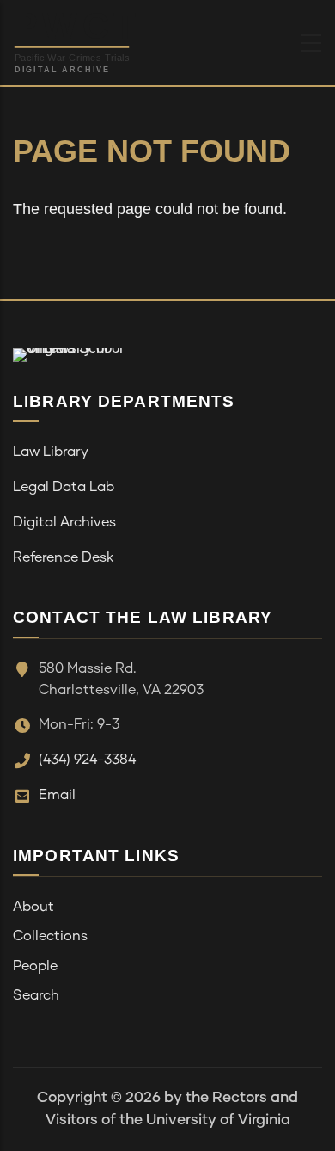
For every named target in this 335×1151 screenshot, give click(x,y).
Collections (50, 936)
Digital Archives (64, 522)
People (35, 966)
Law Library (50, 452)
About (33, 907)
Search (36, 995)
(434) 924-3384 (87, 759)
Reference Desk (63, 557)
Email (57, 795)
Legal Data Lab (63, 487)
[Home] (115, 38)
